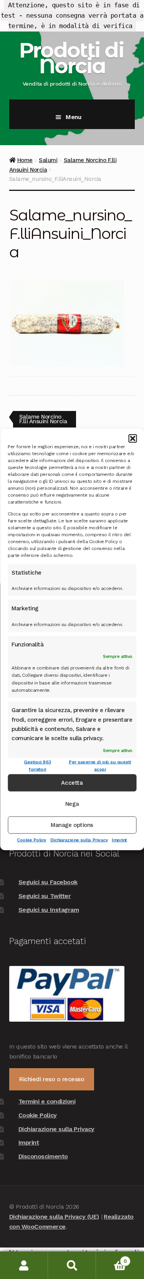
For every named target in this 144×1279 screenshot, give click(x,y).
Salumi (48, 160)
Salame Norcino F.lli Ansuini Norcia (43, 419)
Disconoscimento (43, 1156)
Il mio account (24, 1265)
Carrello (111, 1258)
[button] (132, 438)
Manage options (72, 825)
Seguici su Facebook (48, 882)
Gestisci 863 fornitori (37, 765)
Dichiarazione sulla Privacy (79, 839)
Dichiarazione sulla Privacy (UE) (54, 1216)
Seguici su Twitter (44, 896)
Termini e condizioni (47, 1101)
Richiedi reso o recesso (51, 1079)
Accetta (72, 782)
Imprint (119, 839)
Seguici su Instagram (48, 909)
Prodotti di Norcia (71, 58)
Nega (72, 803)
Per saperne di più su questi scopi (100, 765)
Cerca (72, 1265)
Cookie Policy (31, 839)
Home (25, 160)
